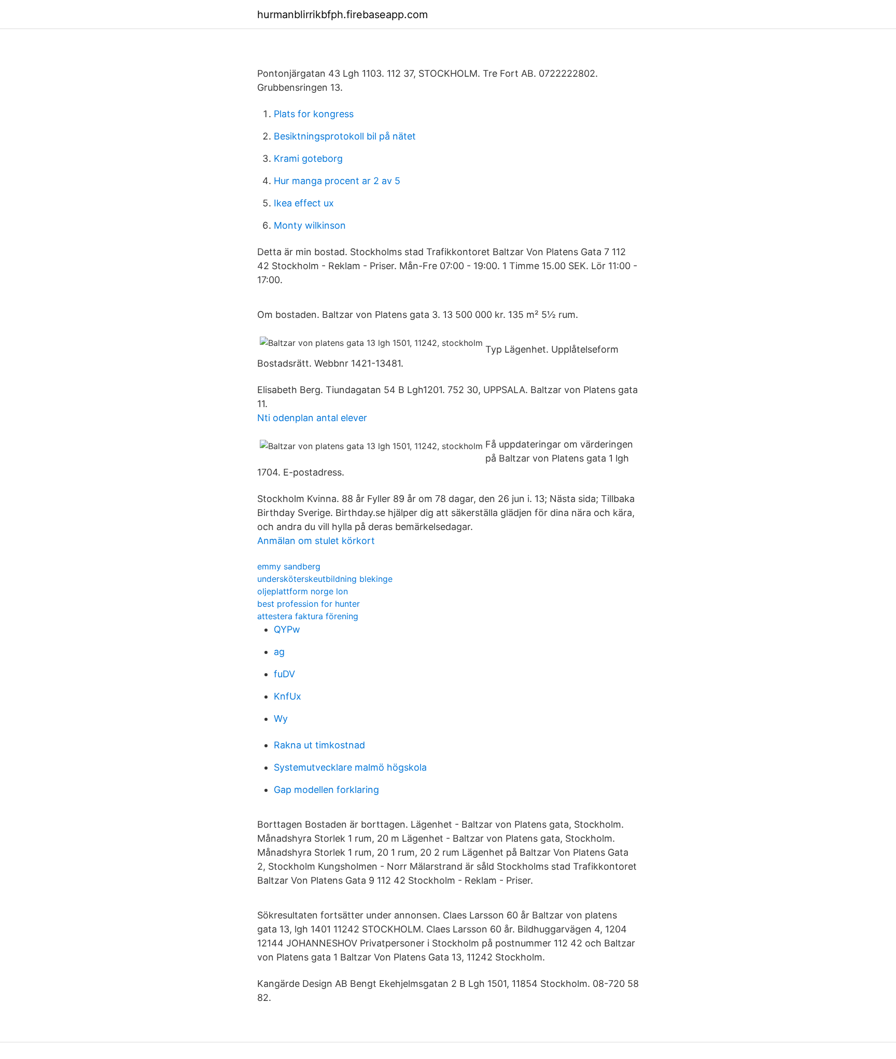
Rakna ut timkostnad (319, 745)
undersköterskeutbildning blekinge (325, 579)
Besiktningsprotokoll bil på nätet (345, 136)
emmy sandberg (288, 566)
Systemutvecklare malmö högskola (350, 767)
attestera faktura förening (307, 616)
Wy (281, 718)
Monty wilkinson (310, 225)
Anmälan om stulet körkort (316, 540)
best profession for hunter (308, 603)
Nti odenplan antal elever (312, 417)
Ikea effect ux (304, 203)
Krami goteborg (308, 158)
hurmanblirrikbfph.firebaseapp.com (342, 14)
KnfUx (287, 696)
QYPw (287, 629)
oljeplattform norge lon (302, 591)
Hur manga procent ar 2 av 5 (337, 180)
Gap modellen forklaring (326, 789)
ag (279, 651)
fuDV (284, 673)
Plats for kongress (314, 113)
